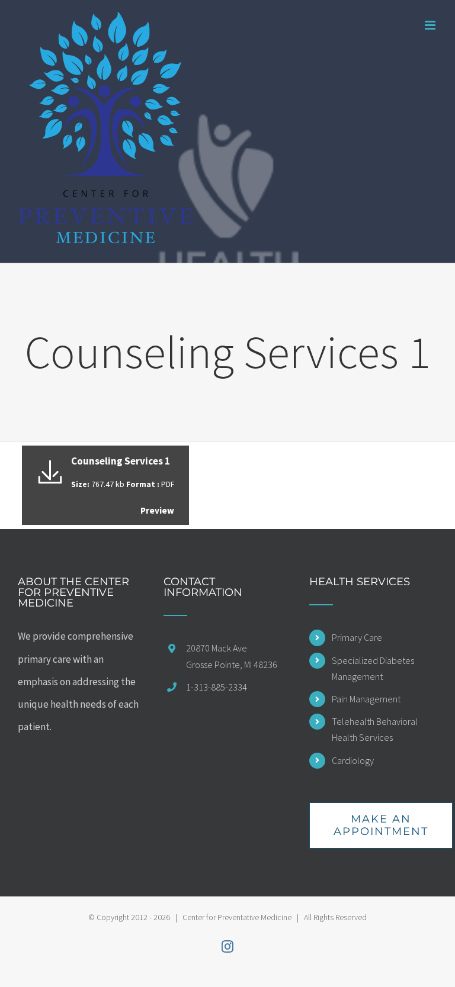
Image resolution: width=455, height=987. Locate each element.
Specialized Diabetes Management (373, 668)
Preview (157, 510)
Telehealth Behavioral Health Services (375, 729)
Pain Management (366, 699)
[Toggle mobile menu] (431, 25)
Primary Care (357, 637)
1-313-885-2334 (216, 687)
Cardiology (353, 760)
